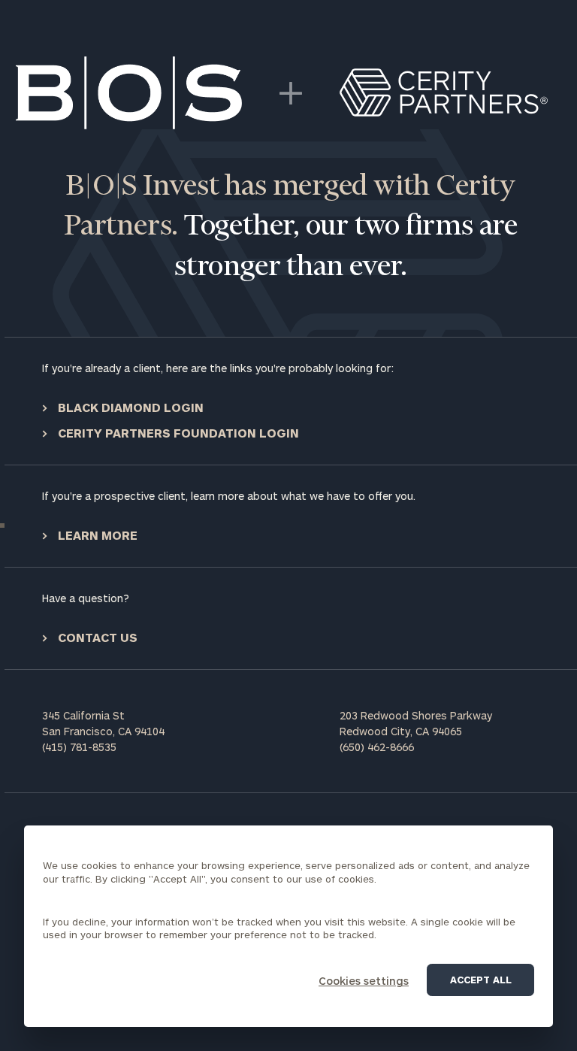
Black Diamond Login (129, 407)
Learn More (96, 535)
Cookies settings (364, 980)
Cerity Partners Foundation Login (177, 433)
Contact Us (96, 637)
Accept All (481, 980)
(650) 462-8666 (377, 747)
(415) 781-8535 (79, 747)
